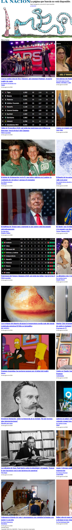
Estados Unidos (5, 233)
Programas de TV (61, 328)
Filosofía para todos (7, 423)
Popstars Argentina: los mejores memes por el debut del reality (25, 371)
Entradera (4, 524)
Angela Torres (60, 280)
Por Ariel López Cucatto (62, 81)
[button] (28, 59)
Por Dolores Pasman (62, 473)
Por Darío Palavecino (7, 522)
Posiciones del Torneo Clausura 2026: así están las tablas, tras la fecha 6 (28, 276)
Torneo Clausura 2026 (63, 231)
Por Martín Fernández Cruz (8, 83)
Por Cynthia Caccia (61, 278)
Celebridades (60, 376)
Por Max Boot (5, 231)
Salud (57, 425)
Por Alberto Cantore (6, 182)
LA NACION (33, 6)
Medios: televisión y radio (63, 82)
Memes (3, 373)
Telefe (3, 85)
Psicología (4, 473)
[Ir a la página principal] (15, 2)
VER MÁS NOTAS (5, 527)
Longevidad (59, 474)
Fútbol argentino (6, 133)
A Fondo (58, 184)
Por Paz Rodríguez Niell (62, 522)
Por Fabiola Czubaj (61, 423)
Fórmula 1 (4, 184)
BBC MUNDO (5, 328)
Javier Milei (59, 130)
